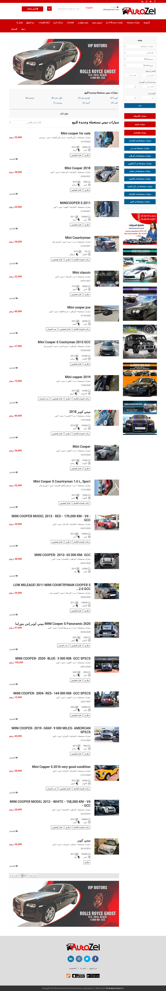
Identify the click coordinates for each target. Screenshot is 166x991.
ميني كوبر (84, 840)
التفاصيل (12, 159)
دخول (23, 29)
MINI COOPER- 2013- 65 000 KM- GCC (62, 555)
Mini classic (81, 272)
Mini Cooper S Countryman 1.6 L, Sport (62, 481)
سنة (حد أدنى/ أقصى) (147, 82)
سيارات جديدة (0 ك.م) (114, 22)
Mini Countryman (78, 238)
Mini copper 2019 (78, 377)
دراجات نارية (58, 22)
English (89, 8)
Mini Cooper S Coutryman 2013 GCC (64, 342)
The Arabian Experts (113, 988)
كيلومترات (152, 93)
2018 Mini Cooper (78, 168)
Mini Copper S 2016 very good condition (61, 767)
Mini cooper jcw (79, 307)
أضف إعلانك (31, 9)
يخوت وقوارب (83, 22)
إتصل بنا (20, 22)
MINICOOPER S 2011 (75, 203)
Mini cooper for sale (76, 133)
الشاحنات (70, 22)
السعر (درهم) (151, 71)
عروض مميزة (97, 22)
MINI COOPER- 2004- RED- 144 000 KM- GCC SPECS (52, 693)
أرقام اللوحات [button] (44, 22)
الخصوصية (72, 968)
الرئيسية (147, 22)
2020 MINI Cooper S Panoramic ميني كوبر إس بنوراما (53, 624)
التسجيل (14, 29)
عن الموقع (30, 22)
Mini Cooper (82, 446)
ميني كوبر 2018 (80, 412)
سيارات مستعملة (133, 22)
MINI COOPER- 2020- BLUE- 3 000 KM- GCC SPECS (53, 658)
